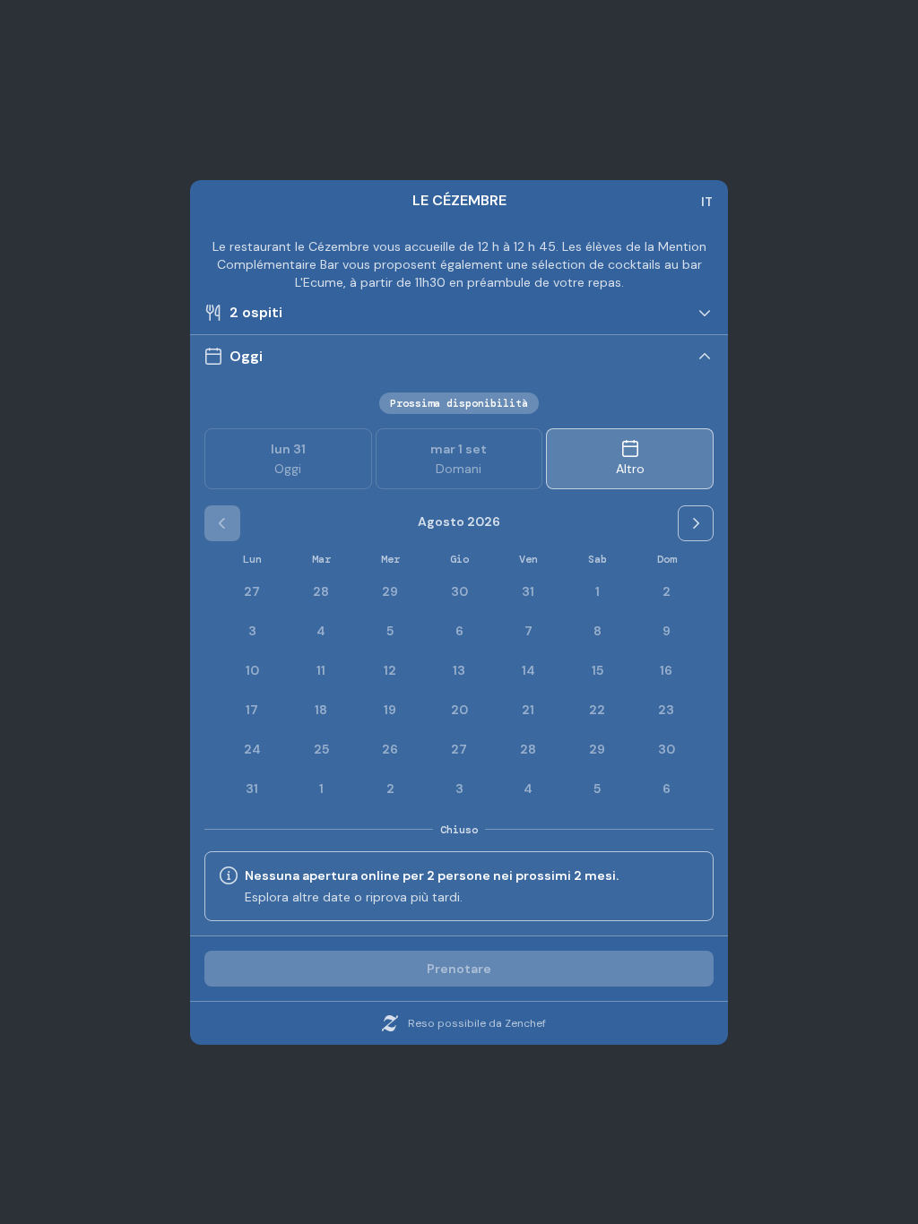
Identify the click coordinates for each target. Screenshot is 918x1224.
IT (707, 202)
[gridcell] (597, 591)
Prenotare (459, 969)
